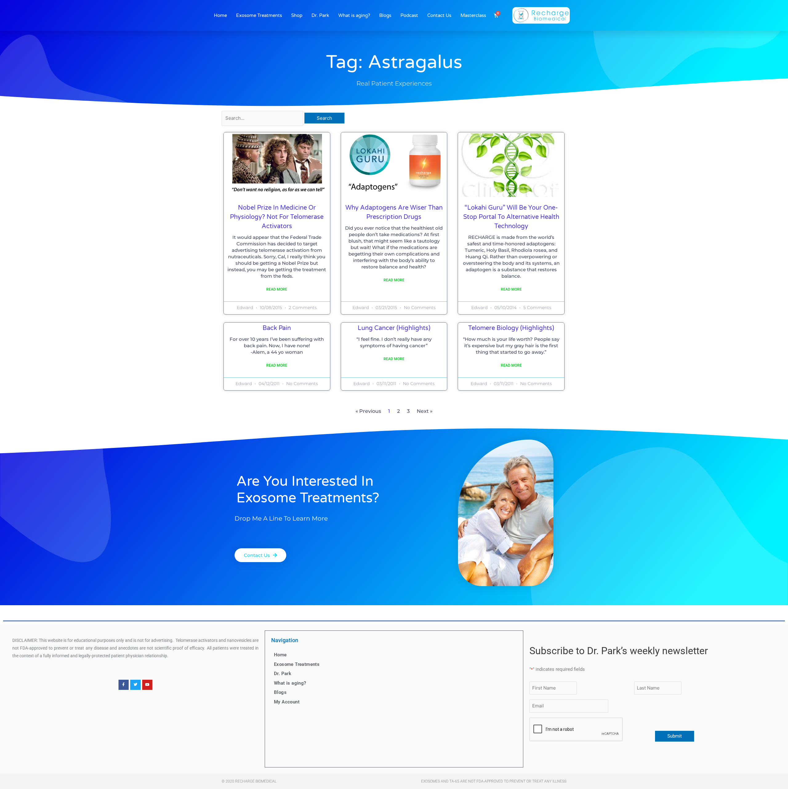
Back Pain (277, 328)
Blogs (385, 15)
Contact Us (439, 15)
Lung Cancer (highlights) (394, 328)
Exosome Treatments (259, 15)
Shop (296, 15)
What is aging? (354, 15)
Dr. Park (320, 15)
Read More (276, 289)
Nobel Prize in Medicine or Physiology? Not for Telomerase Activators (277, 217)
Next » (424, 411)
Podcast (409, 15)
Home (220, 15)
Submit (674, 736)
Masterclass (473, 15)
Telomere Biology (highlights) (511, 328)
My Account (287, 702)
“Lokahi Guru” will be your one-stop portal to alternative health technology (511, 217)
